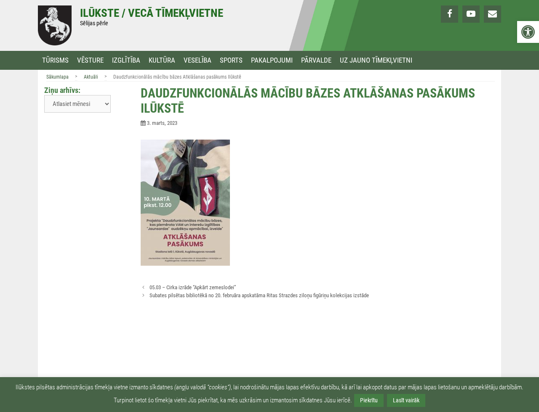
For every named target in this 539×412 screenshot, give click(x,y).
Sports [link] (231, 60)
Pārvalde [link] (316, 60)
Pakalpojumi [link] (272, 60)
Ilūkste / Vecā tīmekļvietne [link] (151, 13)
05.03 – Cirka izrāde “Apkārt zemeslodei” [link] (192, 287)
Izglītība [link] (126, 60)
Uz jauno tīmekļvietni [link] (376, 60)
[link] (528, 32)
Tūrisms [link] (55, 60)
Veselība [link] (197, 60)
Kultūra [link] (162, 60)
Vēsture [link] (90, 60)
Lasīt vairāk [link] (406, 400)
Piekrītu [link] (369, 400)
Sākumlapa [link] (57, 77)
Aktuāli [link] (91, 77)
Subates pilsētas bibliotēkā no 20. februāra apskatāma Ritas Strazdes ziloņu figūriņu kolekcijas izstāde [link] (259, 295)
